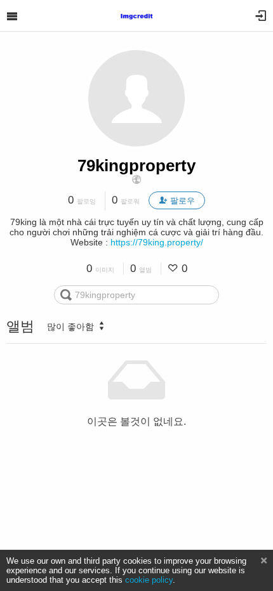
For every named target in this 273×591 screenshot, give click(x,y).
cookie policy (149, 580)
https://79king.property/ (156, 242)
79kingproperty (136, 165)
